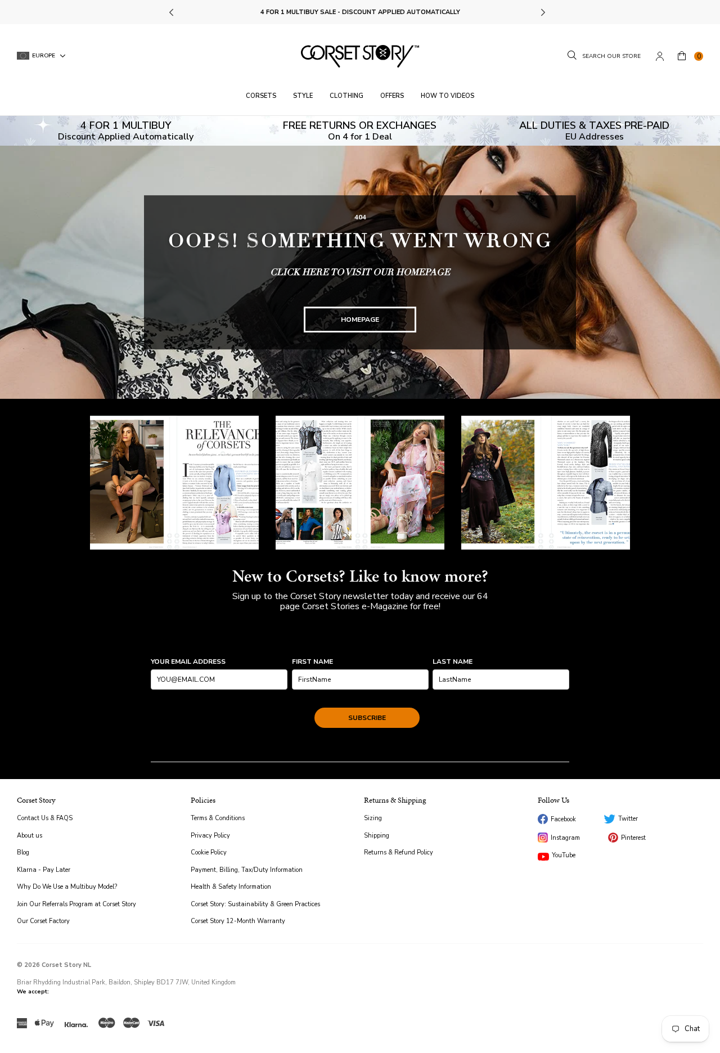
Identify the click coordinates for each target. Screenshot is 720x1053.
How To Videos (447, 96)
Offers (392, 96)
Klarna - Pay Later (43, 870)
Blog (23, 852)
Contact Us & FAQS (45, 818)
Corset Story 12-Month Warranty (238, 921)
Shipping (376, 835)
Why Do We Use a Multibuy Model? (67, 887)
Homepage (360, 319)
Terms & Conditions (218, 818)
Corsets (261, 96)
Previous (172, 12)
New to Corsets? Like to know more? (360, 576)
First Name (312, 661)
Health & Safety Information (231, 887)
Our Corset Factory (43, 921)
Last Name (452, 661)
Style (303, 96)
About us (29, 835)
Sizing (373, 818)
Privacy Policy (210, 835)
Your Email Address (188, 661)
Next (542, 12)
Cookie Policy (209, 852)
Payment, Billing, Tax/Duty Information (247, 870)
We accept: (33, 992)
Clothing (346, 96)
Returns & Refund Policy (398, 852)
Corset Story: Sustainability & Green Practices (255, 904)
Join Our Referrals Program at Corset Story (76, 904)
